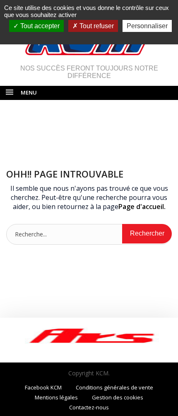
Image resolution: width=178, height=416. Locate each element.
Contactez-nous (89, 407)
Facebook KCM (43, 387)
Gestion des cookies (117, 397)
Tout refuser (96, 25)
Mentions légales (56, 397)
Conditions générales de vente (114, 387)
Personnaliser (147, 25)
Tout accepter (39, 25)
